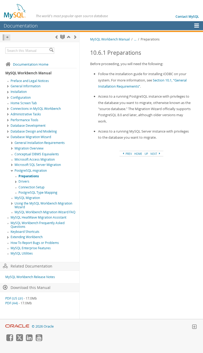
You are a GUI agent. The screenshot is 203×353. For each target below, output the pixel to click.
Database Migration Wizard (31, 137)
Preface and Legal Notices (30, 81)
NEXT (154, 154)
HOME (138, 154)
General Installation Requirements (40, 143)
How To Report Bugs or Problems (35, 243)
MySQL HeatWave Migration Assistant (38, 217)
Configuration (21, 97)
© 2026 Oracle (43, 326)
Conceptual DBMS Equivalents (37, 154)
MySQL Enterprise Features (31, 248)
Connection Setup (31, 187)
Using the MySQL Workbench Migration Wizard (43, 205)
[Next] (75, 36)
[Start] (62, 36)
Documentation (21, 25)
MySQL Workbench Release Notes (30, 277)
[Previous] (56, 36)
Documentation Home (30, 64)
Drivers (24, 181)
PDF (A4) (11, 303)
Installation (19, 91)
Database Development (28, 125)
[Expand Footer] (194, 327)
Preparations (29, 176)
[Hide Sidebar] (6, 37)
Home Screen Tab (24, 103)
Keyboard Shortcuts (25, 231)
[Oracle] (17, 326)
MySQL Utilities (22, 253)
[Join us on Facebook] (9, 340)
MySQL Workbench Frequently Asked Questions (37, 225)
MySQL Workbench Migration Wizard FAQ (45, 212)
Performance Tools (24, 120)
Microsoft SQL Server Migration (38, 164)
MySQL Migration (27, 198)
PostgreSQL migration (31, 170)
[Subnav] (8, 86)
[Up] (68, 36)
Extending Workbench (27, 237)
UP (146, 154)
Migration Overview (29, 148)
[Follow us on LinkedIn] (29, 340)
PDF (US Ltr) (14, 298)
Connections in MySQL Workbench (36, 108)
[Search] (51, 50)
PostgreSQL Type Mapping (38, 192)
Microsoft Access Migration (35, 159)
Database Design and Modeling (34, 131)
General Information (25, 86)
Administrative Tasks (26, 114)
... (135, 39)
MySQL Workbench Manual (110, 39)
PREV (128, 154)
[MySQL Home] (15, 11)
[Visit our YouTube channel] (39, 340)
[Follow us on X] (19, 340)
